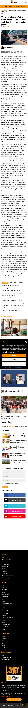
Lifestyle (9, 26)
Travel (3, 622)
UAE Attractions (6, 624)
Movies (3, 636)
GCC (3, 587)
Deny (14, 359)
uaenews (18, 308)
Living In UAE (5, 627)
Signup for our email (14, 700)
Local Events (5, 648)
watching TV (19, 310)
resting (21, 300)
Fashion (4, 615)
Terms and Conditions (14, 483)
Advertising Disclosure (7, 576)
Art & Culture (5, 613)
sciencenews (6, 303)
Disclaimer (4, 571)
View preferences (14, 364)
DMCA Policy (5, 573)
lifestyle (15, 293)
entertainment (21, 288)
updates (11, 310)
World (3, 592)
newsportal (20, 298)
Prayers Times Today (8, 6)
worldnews (10, 313)
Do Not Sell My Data (6, 578)
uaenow (4, 310)
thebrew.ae (21, 305)
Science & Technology (7, 603)
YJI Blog (4, 662)
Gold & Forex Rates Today (20, 6)
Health (3, 620)
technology (5, 305)
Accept (14, 355)
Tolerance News (6, 594)
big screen (5, 285)
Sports (3, 601)
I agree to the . (11, 483)
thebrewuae (6, 308)
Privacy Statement (17, 367)
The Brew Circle (6, 659)
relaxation (14, 300)
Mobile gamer (6, 295)
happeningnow (6, 293)
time (12, 308)
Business (4, 599)
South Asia (4, 590)
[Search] (26, 2)
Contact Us (4, 562)
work (3, 313)
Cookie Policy (8, 367)
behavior (20, 283)
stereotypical (22, 303)
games (19, 290)
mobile (21, 293)
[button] (25, 341)
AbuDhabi (13, 283)
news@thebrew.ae (5, 696)
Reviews (4, 638)
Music (3, 645)
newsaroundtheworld (8, 298)
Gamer (13, 290)
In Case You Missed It (7, 657)
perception (5, 300)
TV (2, 643)
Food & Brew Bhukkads (7, 617)
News (6, 10)
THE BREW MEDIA (9, 705)
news (13, 295)
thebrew (13, 305)
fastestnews (6, 290)
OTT (3, 641)
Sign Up (5, 487)
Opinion (4, 629)
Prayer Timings (5, 611)
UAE (2, 338)
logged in (11, 426)
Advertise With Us (6, 560)
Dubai (13, 288)
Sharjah (14, 303)
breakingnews (14, 285)
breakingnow (6, 288)
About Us (4, 557)
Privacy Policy (5, 564)
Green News (5, 596)
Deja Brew (4, 655)
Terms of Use (5, 566)
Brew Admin (8, 47)
